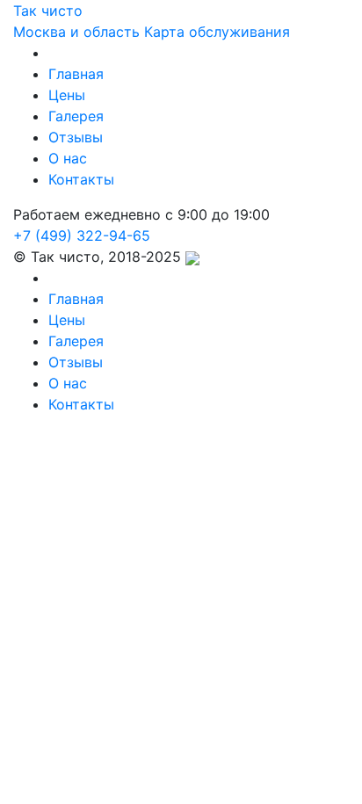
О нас (67, 158)
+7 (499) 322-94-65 (81, 235)
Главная (76, 74)
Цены (66, 95)
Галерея (76, 116)
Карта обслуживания (217, 31)
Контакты (81, 179)
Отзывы (75, 137)
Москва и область (76, 31)
